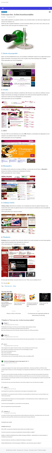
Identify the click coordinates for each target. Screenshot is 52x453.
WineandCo (7, 166)
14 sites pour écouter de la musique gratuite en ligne (32, 304)
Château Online (8, 203)
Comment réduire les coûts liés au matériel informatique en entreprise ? (16, 440)
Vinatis (5, 90)
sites (15, 286)
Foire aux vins (8, 286)
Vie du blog (31, 450)
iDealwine (6, 237)
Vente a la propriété (10, 53)
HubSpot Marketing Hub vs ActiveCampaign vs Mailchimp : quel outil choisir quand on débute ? (21, 443)
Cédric (4, 17)
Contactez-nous (20, 450)
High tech (4, 11)
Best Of (36, 450)
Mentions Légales (42, 450)
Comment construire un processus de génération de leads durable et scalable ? (18, 432)
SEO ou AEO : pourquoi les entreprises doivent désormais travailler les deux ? (17, 429)
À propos (26, 450)
